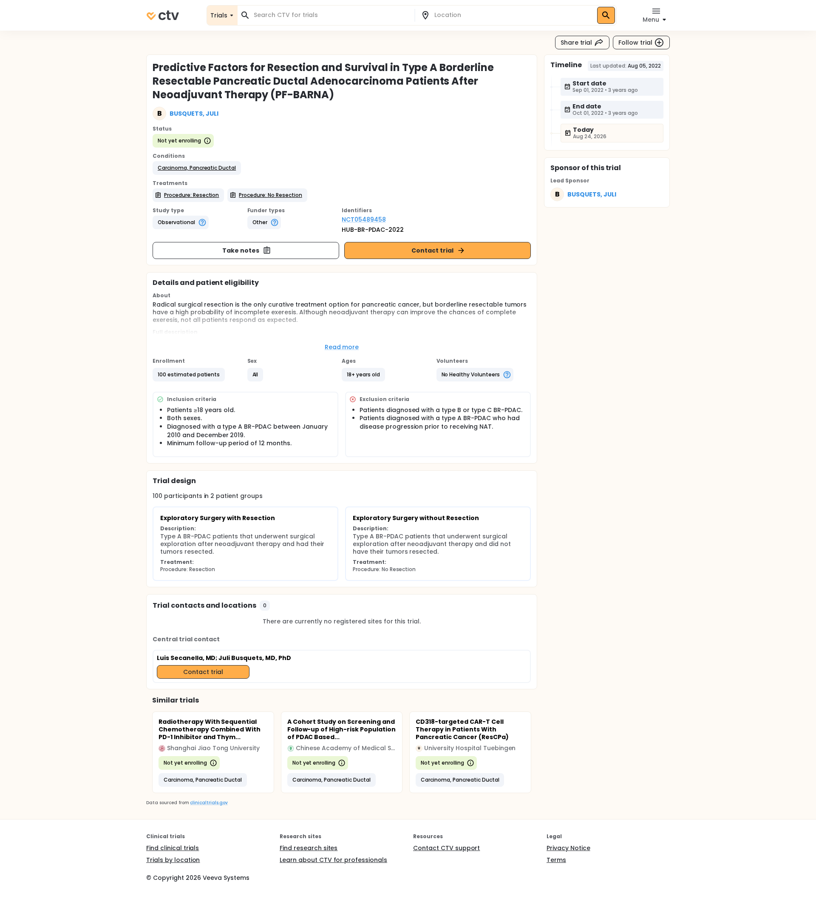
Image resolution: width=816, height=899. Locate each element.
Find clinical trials (172, 848)
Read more (342, 347)
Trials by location (173, 860)
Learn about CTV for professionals (333, 860)
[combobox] (331, 15)
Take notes (240, 250)
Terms (556, 860)
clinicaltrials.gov (208, 802)
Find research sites (308, 848)
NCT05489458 (364, 219)
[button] (197, 168)
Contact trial (432, 250)
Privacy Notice (568, 848)
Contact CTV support (446, 848)
